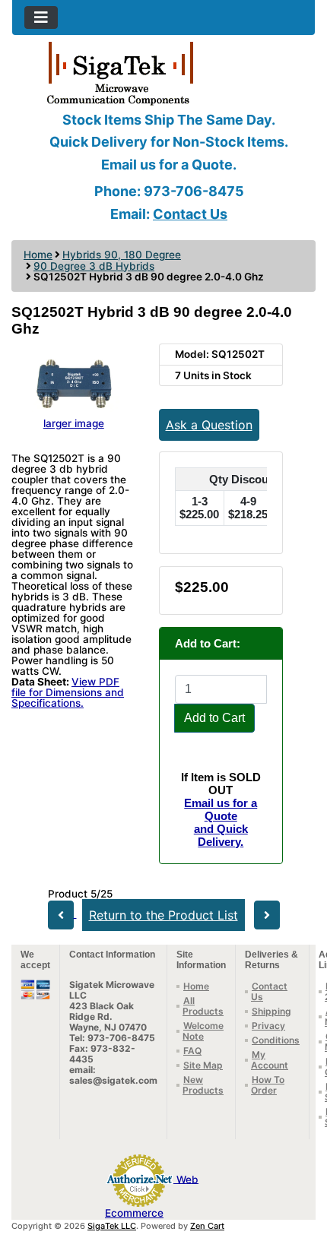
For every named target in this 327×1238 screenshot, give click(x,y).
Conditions (276, 1040)
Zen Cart (207, 1226)
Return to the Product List (163, 915)
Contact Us (190, 214)
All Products (203, 1006)
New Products (203, 1085)
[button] (299, 1162)
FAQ (192, 1050)
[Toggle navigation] (41, 17)
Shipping (271, 1011)
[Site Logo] (163, 72)
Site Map (203, 1065)
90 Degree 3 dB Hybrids (93, 266)
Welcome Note (203, 1031)
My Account (269, 1060)
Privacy (268, 1025)
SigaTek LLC (111, 1226)
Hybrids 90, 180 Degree (121, 255)
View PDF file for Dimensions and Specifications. (67, 692)
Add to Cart (214, 717)
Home (38, 255)
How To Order (267, 1085)
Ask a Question (209, 424)
